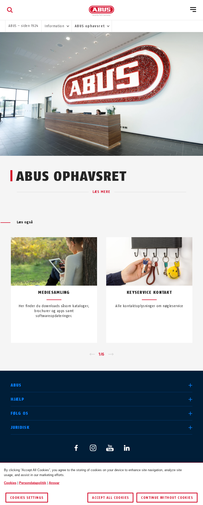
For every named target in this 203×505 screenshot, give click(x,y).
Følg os (19, 413)
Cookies (10, 483)
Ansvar (54, 483)
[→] (111, 354)
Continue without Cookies (167, 498)
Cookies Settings (26, 498)
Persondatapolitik (32, 483)
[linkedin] (127, 448)
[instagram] (93, 448)
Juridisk (20, 427)
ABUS (16, 385)
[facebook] (76, 448)
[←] (92, 354)
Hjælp (17, 399)
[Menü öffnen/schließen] (193, 10)
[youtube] (110, 448)
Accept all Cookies (110, 498)
